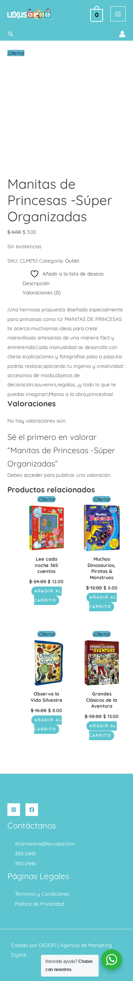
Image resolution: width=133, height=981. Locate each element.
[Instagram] (13, 809)
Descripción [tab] (36, 283)
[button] (10, 34)
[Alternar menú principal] (118, 13)
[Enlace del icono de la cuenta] (122, 34)
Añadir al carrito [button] (48, 595)
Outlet (72, 260)
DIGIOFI (47, 945)
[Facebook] (31, 809)
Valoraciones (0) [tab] (42, 292)
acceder (33, 475)
